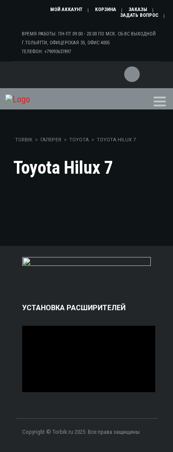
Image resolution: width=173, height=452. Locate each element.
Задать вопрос (139, 15)
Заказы (138, 9)
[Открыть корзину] (131, 68)
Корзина (105, 9)
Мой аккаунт (66, 9)
